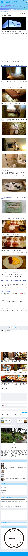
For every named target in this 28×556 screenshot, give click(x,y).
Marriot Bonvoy (3, 485)
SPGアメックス (3, 487)
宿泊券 (5, 331)
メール (2, 405)
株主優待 (2, 493)
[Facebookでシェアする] (13, 328)
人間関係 (2, 492)
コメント (2, 392)
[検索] (14, 425)
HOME (14, 552)
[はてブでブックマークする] (15, 328)
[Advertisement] (14, 318)
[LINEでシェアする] (18, 328)
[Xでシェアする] (10, 328)
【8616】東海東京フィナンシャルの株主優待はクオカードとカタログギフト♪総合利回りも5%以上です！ (13, 499)
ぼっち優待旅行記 (7, 330)
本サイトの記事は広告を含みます (14, 9)
